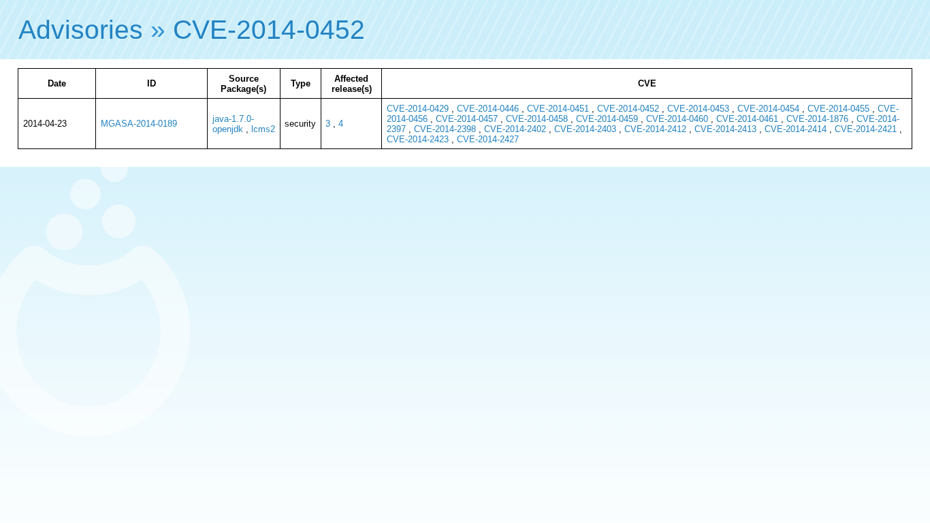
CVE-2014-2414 (796, 129)
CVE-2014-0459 (607, 119)
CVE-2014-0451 (558, 109)
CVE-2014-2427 (488, 139)
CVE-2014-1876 (817, 119)
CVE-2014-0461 (747, 119)
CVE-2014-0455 (838, 109)
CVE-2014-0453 (698, 109)
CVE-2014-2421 (866, 129)
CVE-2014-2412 (655, 129)
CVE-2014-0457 (467, 119)
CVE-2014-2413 (725, 129)
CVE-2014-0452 (269, 29)
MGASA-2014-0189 (139, 123)
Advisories (80, 29)
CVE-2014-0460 (677, 119)
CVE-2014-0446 (488, 109)
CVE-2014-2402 (515, 129)
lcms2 (263, 129)
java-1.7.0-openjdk (233, 124)
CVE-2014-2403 (585, 129)
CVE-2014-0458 (537, 119)
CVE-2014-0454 (768, 109)
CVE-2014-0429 (418, 109)
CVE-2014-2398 (445, 129)
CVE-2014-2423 (418, 139)
